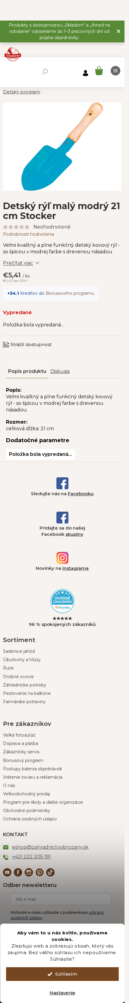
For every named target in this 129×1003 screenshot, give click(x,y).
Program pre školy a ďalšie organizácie (43, 802)
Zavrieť (43, 338)
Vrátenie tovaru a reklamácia (32, 777)
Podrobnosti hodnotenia (28, 234)
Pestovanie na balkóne (27, 693)
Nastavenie (62, 993)
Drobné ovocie (18, 676)
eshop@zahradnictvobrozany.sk (50, 847)
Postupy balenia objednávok (32, 768)
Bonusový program (23, 760)
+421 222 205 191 (31, 857)
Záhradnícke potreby (24, 685)
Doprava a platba (20, 743)
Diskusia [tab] (60, 371)
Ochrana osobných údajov (30, 819)
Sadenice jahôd (19, 651)
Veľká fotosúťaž (19, 735)
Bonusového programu (70, 293)
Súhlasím (66, 974)
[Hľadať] (45, 72)
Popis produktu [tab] (27, 371)
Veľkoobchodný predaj (26, 794)
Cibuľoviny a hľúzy (22, 659)
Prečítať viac (18, 263)
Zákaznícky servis (21, 751)
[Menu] (116, 71)
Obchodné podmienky (26, 810)
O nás (9, 785)
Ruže (8, 668)
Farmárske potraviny (24, 701)
